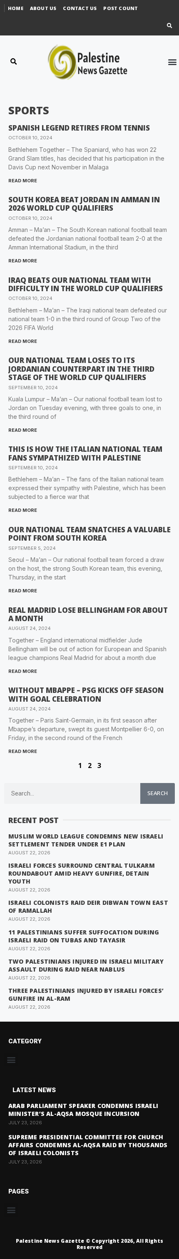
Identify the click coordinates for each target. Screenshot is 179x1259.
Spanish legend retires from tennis (79, 128)
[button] (169, 26)
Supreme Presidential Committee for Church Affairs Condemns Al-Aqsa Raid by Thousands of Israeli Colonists (87, 1145)
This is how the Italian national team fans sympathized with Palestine (85, 453)
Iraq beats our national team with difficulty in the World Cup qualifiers (85, 284)
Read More (22, 181)
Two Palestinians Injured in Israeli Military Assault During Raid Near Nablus (86, 965)
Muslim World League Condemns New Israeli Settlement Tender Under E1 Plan (85, 840)
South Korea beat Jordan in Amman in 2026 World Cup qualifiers (84, 204)
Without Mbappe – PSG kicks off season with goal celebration (86, 694)
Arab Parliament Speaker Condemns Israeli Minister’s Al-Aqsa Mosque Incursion (83, 1110)
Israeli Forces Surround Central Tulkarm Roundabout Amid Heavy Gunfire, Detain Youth (81, 873)
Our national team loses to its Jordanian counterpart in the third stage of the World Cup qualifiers (81, 368)
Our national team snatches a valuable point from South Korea (89, 534)
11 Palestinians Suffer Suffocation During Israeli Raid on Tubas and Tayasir (83, 936)
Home (15, 8)
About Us (43, 8)
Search (157, 793)
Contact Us (80, 8)
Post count (120, 8)
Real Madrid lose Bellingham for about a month (88, 614)
